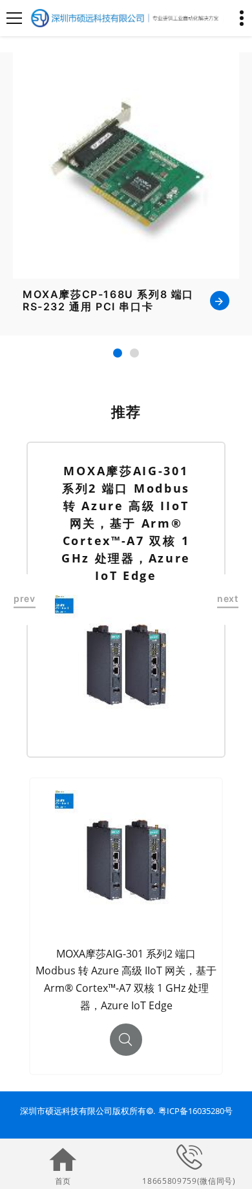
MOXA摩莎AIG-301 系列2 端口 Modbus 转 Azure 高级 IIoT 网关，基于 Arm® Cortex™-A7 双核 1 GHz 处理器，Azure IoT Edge (126, 523)
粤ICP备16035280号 (195, 1111)
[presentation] (24, 599)
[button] (117, 353)
